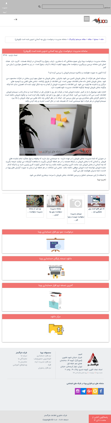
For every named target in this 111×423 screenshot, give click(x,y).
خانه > (101, 39)
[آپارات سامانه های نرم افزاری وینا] (95, 389)
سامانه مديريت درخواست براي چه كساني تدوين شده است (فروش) (41, 39)
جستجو (107, 7)
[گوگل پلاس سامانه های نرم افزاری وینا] (89, 389)
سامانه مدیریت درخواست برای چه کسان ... (55, 211)
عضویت (4, 8)
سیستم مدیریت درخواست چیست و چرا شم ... (76, 216)
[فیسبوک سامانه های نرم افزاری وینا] (101, 389)
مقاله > (89, 39)
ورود (4, 12)
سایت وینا (99, 373)
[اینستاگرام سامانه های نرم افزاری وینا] (78, 389)
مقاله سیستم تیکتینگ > (76, 39)
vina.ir (65, 419)
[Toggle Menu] (86, 18)
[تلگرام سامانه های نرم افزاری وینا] (83, 389)
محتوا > (95, 39)
